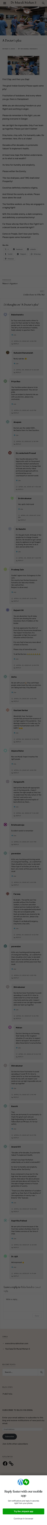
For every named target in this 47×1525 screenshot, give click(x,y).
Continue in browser (23, 1518)
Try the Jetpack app (23, 1511)
